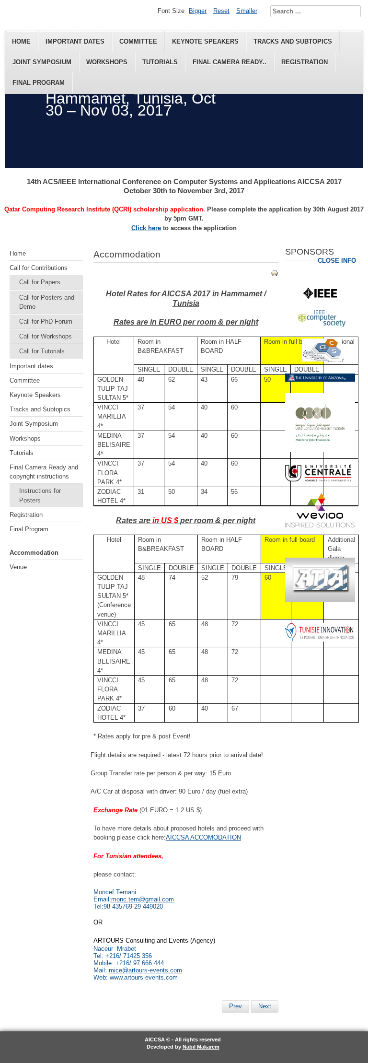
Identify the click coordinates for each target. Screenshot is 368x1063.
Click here (146, 228)
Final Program (38, 82)
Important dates (75, 41)
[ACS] (322, 359)
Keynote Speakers (205, 41)
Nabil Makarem (201, 1047)
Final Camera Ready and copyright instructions (44, 472)
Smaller (246, 10)
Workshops (106, 62)
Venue (18, 567)
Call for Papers (39, 282)
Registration (304, 62)
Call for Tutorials (42, 351)
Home (21, 41)
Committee (138, 41)
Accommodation (34, 552)
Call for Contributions (39, 267)
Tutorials (160, 62)
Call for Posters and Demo (46, 302)
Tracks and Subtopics (292, 41)
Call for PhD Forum (45, 321)
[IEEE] (320, 296)
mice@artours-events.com (145, 970)
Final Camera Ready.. (229, 62)
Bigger (198, 10)
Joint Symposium (41, 62)
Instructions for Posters (40, 495)
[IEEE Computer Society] (321, 324)
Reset (221, 10)
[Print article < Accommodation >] (274, 275)
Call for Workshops (45, 336)
